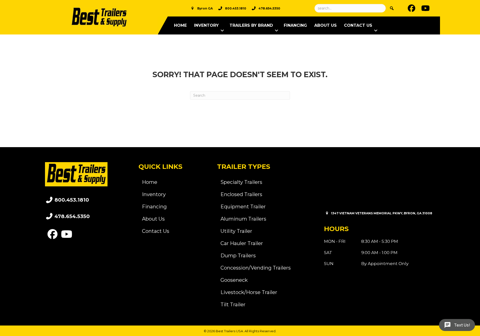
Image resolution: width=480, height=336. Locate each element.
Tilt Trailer (233, 305)
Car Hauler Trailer (241, 243)
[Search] (392, 8)
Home (180, 25)
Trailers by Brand (251, 25)
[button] (222, 30)
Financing (295, 25)
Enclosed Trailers (241, 194)
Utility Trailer (236, 231)
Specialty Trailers (241, 182)
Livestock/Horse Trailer (248, 292)
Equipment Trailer (243, 207)
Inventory (206, 25)
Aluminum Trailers (243, 219)
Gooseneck (234, 280)
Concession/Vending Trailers (255, 268)
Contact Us (358, 25)
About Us (325, 25)
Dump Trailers (238, 256)
